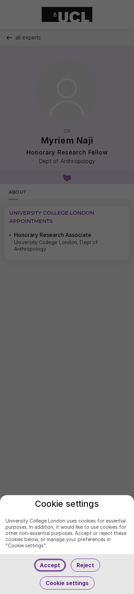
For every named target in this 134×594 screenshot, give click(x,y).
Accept (50, 565)
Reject (85, 565)
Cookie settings (67, 583)
